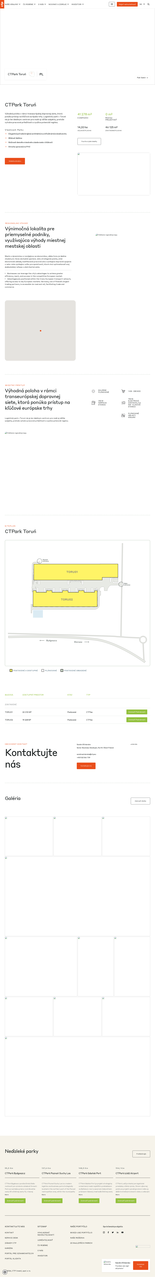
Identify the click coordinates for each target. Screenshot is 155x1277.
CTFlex (89, 712)
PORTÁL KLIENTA (13, 1258)
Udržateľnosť (45, 1240)
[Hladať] (148, 4)
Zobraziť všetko (140, 801)
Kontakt (9, 1232)
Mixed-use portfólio (81, 1232)
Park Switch (141, 78)
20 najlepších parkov (81, 1243)
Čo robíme (28, 4)
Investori (76, 4)
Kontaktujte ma (86, 766)
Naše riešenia (77, 1238)
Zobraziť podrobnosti (136, 712)
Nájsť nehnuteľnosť (127, 4)
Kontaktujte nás (140, 1265)
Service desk (11, 1238)
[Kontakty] (112, 4)
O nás (41, 4)
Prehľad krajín (141, 1154)
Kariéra (9, 1248)
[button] (40, 330)
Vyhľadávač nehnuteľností (46, 1233)
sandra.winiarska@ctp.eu (86, 754)
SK (141, 4)
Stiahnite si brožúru (15, 161)
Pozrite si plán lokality (89, 141)
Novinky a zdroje (58, 4)
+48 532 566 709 (83, 757)
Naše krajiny (11, 4)
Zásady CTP (10, 1243)
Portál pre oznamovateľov (19, 1253)
